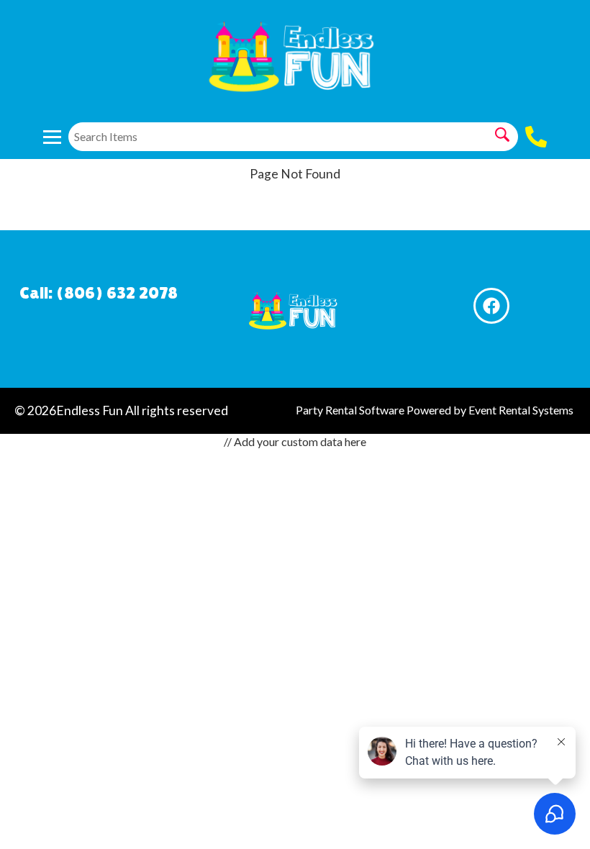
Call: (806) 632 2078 (98, 292)
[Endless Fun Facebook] (491, 306)
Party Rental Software (350, 410)
